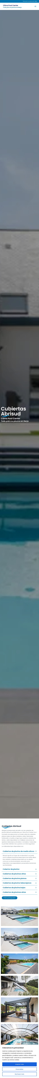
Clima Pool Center (10, 5)
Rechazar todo (19, 1074)
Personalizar (19, 1069)
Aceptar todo (19, 1064)
